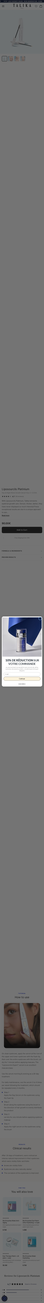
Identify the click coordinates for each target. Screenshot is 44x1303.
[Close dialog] (40, 618)
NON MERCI (22, 684)
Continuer (22, 679)
